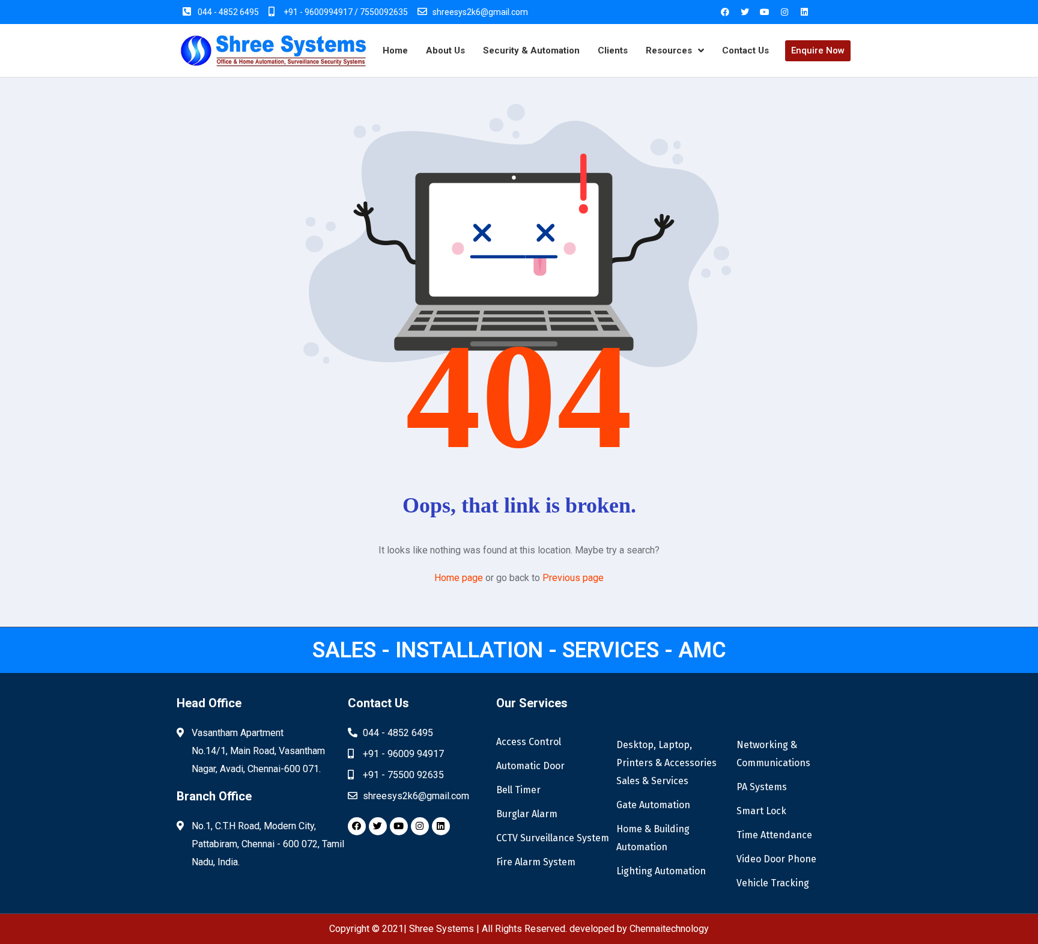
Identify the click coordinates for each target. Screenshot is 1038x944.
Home (395, 50)
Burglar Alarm (526, 814)
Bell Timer (518, 790)
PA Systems (761, 787)
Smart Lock (761, 811)
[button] (818, 50)
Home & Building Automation (653, 838)
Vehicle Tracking (772, 883)
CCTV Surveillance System (552, 838)
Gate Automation (653, 805)
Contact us (745, 50)
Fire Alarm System (535, 862)
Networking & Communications (773, 754)
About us (445, 50)
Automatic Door (530, 766)
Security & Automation (531, 50)
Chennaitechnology (669, 928)
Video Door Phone (776, 859)
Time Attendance (774, 835)
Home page (458, 577)
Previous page (573, 577)
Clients (613, 50)
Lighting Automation (661, 871)
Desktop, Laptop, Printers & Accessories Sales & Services (666, 763)
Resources (669, 50)
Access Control (528, 742)
